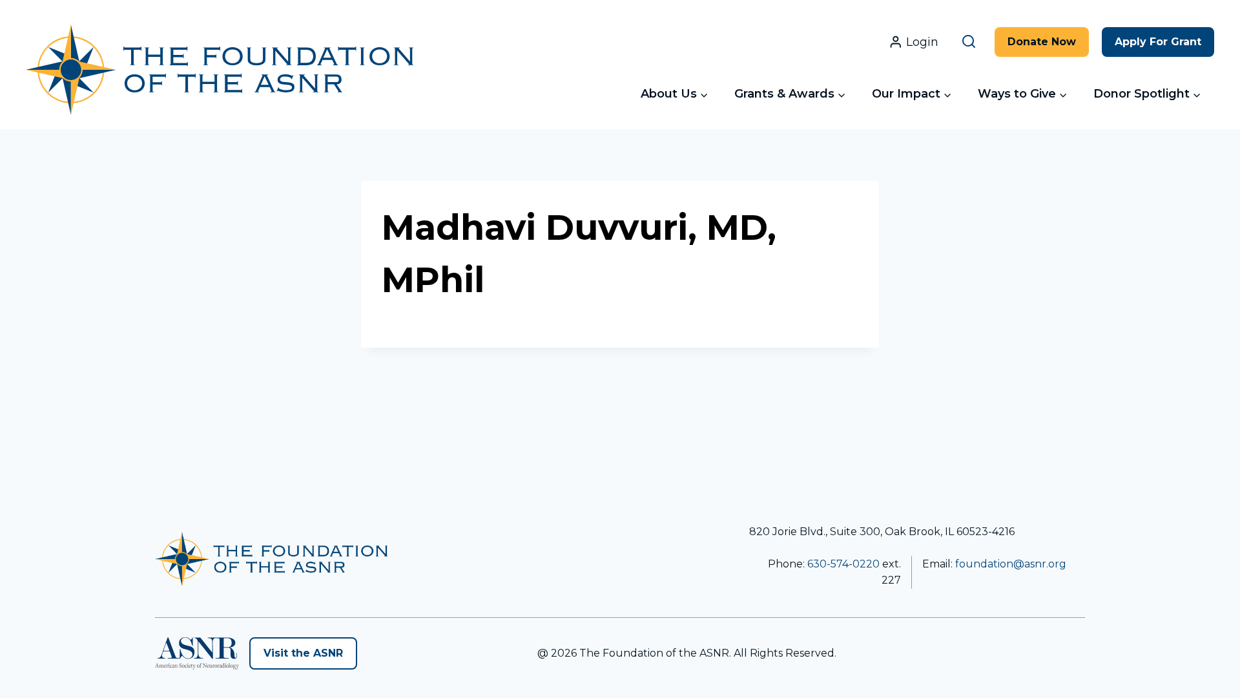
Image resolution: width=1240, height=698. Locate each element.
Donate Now (1042, 42)
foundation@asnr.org (1010, 564)
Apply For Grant (1158, 42)
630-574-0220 (843, 564)
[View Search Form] (971, 42)
